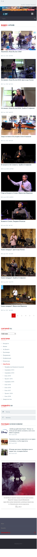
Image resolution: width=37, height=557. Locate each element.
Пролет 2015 (9, 378)
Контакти (33, 4)
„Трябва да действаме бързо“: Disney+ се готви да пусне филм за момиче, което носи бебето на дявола (22, 430)
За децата (6, 349)
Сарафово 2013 (9, 370)
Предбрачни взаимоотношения (14, 367)
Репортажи (6, 361)
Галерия (28, 4)
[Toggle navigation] (33, 14)
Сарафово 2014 (9, 373)
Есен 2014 (8, 376)
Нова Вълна (6, 364)
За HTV (23, 4)
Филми (5, 346)
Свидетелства (7, 399)
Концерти (6, 343)
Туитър (8, 412)
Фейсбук (8, 417)
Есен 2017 (8, 390)
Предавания (6, 355)
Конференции (7, 358)
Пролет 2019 (9, 393)
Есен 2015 (8, 384)
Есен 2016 (8, 387)
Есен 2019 (8, 396)
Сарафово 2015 (9, 381)
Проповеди (6, 352)
